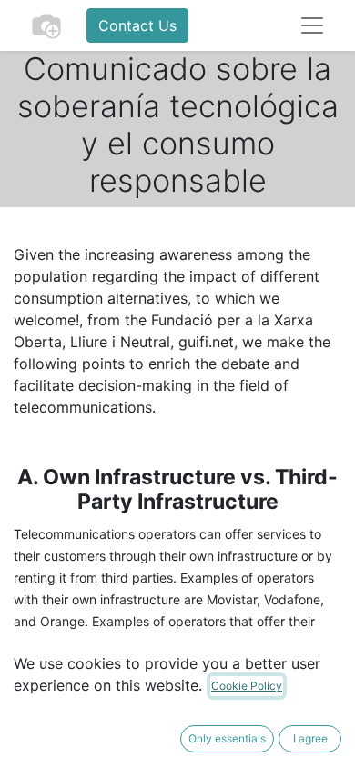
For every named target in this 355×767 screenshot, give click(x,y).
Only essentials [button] (227, 738)
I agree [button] (310, 738)
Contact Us (137, 25)
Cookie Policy (246, 685)
